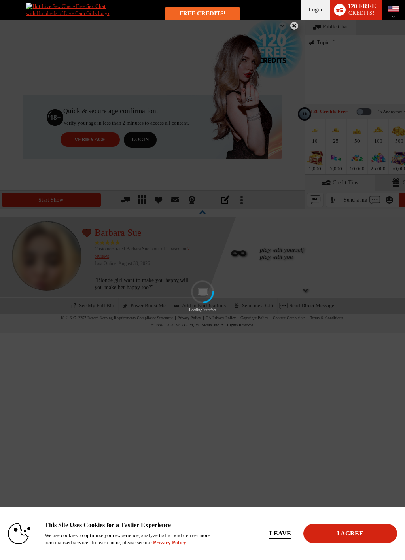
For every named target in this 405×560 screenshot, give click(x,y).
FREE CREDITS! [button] (202, 13)
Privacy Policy (169, 542)
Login (315, 10)
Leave (280, 533)
